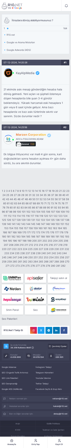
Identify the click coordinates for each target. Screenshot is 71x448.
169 (19, 232)
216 (51, 244)
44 (11, 199)
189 (48, 236)
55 (52, 199)
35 (45, 195)
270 (67, 261)
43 (7, 199)
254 (51, 257)
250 (30, 257)
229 (51, 249)
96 (3, 211)
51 (37, 199)
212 (31, 244)
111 (5, 215)
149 (53, 224)
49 (30, 199)
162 (50, 228)
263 (30, 261)
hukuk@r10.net (60, 406)
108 (58, 211)
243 (59, 253)
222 (14, 249)
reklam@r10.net (59, 398)
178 (61, 232)
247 (14, 257)
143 (23, 224)
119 (41, 215)
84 (25, 207)
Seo (35, 309)
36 (48, 195)
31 (30, 195)
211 (26, 244)
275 (27, 265)
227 (41, 249)
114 (19, 215)
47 (22, 199)
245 (4, 257)
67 (30, 203)
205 (60, 240)
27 (15, 195)
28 (18, 195)
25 (7, 195)
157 (26, 228)
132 (38, 219)
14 (36, 190)
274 (22, 265)
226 (35, 249)
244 (64, 253)
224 (25, 249)
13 (33, 190)
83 (22, 207)
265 (41, 261)
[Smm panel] (12, 278)
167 (10, 232)
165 (65, 228)
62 (11, 203)
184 (23, 236)
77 (66, 203)
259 (9, 261)
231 (62, 249)
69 (38, 203)
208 (11, 244)
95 (67, 207)
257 (67, 257)
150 (57, 224)
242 (53, 253)
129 (23, 219)
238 (33, 253)
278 (43, 265)
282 (63, 265)
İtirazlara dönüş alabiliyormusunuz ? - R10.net (12, 5)
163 (55, 228)
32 (33, 195)
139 (4, 224)
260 (14, 261)
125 (4, 219)
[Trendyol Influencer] (35, 299)
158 (31, 228)
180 (4, 236)
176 (52, 232)
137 (62, 219)
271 (7, 265)
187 (38, 236)
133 (43, 219)
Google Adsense (9, 367)
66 (27, 203)
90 (48, 207)
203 (50, 240)
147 (43, 224)
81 (14, 207)
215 (46, 244)
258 (4, 261)
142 (18, 224)
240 (43, 253)
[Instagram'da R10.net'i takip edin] (33, 330)
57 (60, 199)
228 (46, 249)
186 (33, 236)
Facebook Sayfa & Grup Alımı (49, 389)
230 (56, 249)
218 (60, 244)
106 (48, 211)
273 (17, 265)
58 (63, 199)
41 (67, 195)
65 (23, 203)
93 (59, 207)
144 (28, 224)
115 (23, 215)
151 (62, 224)
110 (67, 211)
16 (43, 190)
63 (15, 203)
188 (43, 236)
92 (55, 207)
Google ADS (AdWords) (12, 389)
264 (35, 261)
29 (22, 195)
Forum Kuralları (18, 436)
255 (56, 257)
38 (56, 195)
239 (38, 253)
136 (57, 219)
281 (58, 265)
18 (49, 190)
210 (22, 244)
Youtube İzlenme (43, 378)
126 (9, 219)
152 (67, 224)
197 (20, 240)
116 (28, 215)
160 (40, 228)
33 (37, 195)
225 (30, 249)
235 (17, 253)
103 (33, 211)
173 (38, 232)
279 (48, 265)
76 (63, 203)
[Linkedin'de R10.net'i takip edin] (56, 330)
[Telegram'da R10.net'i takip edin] (48, 330)
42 (3, 199)
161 (45, 228)
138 (67, 219)
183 (18, 236)
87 (37, 207)
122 (55, 215)
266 (46, 261)
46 (18, 199)
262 (25, 261)
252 (40, 257)
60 (4, 203)
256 (62, 257)
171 (29, 232)
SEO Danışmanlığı (9, 383)
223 (19, 249)
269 (62, 261)
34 (41, 195)
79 (7, 207)
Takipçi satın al (58, 278)
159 (36, 228)
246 (9, 257)
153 (6, 228)
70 (42, 203)
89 (44, 207)
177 (57, 232)
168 (14, 232)
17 (46, 190)
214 (41, 244)
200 (34, 240)
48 (26, 199)
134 (48, 219)
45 (15, 199)
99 (14, 211)
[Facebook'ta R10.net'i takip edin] (64, 330)
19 (53, 190)
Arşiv (18, 423)
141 (14, 224)
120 (46, 215)
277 (38, 265)
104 (38, 211)
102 (28, 211)
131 (33, 219)
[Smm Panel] (35, 278)
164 (60, 228)
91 (52, 207)
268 (56, 261)
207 (6, 244)
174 (43, 232)
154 (11, 228)
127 (14, 219)
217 (56, 244)
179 (66, 232)
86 (33, 207)
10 (23, 190)
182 (13, 236)
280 (53, 265)
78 (3, 207)
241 (49, 253)
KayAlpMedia (25, 73)
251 (36, 257)
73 (52, 203)
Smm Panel (12, 309)
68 (34, 203)
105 (43, 211)
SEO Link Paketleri (10, 378)
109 (63, 211)
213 (36, 244)
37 (52, 195)
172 (33, 232)
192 (62, 236)
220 (4, 249)
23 (67, 190)
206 (66, 240)
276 (32, 265)
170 (24, 232)
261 (20, 261)
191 (57, 236)
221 (9, 249)
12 (29, 190)
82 (18, 207)
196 (15, 240)
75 (59, 203)
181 (9, 236)
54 (48, 199)
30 (26, 195)
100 (19, 211)
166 (5, 232)
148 (48, 224)
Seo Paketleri (9, 318)
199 (29, 240)
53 (44, 199)
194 (5, 240)
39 (60, 195)
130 (28, 219)
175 (47, 232)
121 (51, 215)
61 (8, 203)
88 (40, 207)
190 (53, 236)
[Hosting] (12, 288)
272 (12, 265)
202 (44, 240)
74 (56, 203)
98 (10, 211)
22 (64, 190)
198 (24, 240)
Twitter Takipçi (42, 383)
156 (21, 228)
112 (10, 215)
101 (24, 211)
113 (14, 215)
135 (53, 219)
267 (51, 261)
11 (26, 190)
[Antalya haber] (58, 310)
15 (39, 190)
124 (65, 215)
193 (67, 236)
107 (53, 211)
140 (9, 224)
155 (16, 228)
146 (38, 224)
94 (63, 207)
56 (56, 199)
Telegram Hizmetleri (44, 372)
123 (60, 215)
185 (28, 236)
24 (3, 195)
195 (10, 240)
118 (37, 215)
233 (6, 253)
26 (11, 195)
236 (22, 253)
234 (12, 253)
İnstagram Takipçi (43, 367)
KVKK (17, 430)
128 (18, 219)
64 (19, 203)
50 (33, 199)
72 (48, 203)
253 (46, 257)
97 (7, 211)
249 (25, 257)
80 (11, 207)
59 (67, 199)
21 (60, 190)
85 (29, 207)
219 (65, 244)
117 (32, 215)
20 (56, 190)
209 (16, 244)
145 (33, 224)
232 (67, 249)
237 (28, 253)
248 (20, 257)
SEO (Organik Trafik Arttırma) (15, 372)
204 (55, 240)
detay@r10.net (60, 414)
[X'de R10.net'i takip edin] (41, 330)
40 (63, 195)
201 (39, 240)
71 (45, 203)
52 (41, 199)
